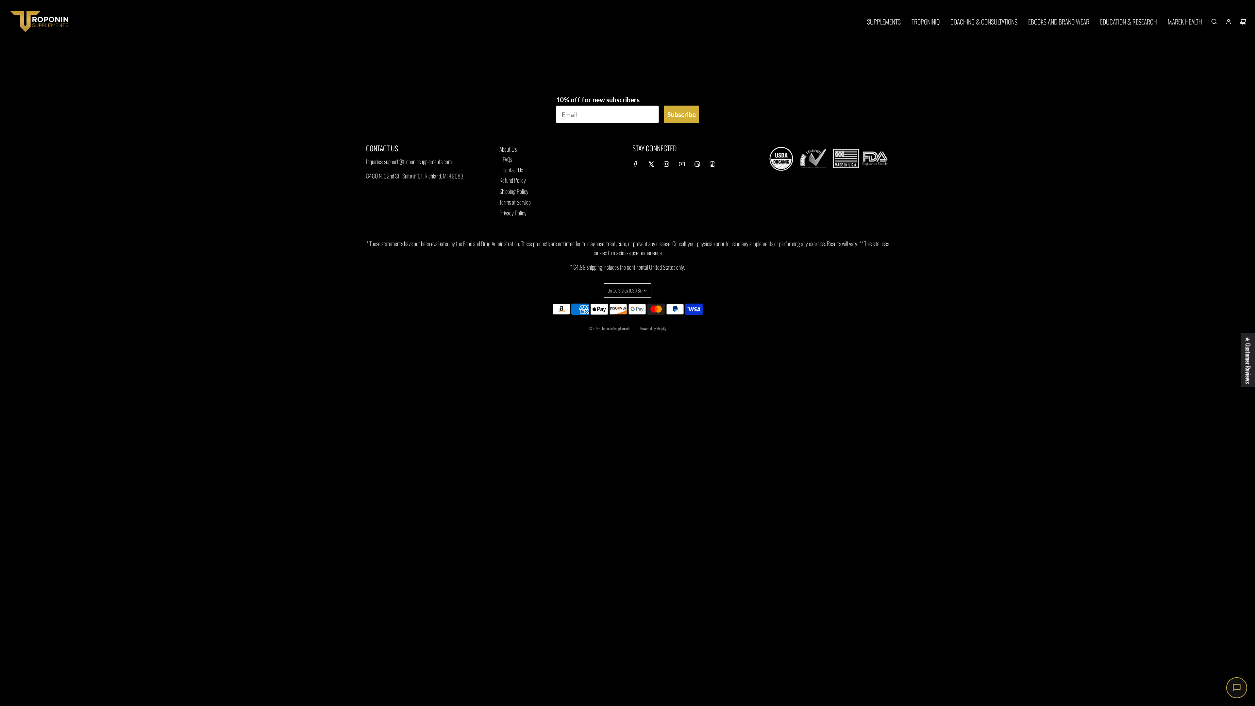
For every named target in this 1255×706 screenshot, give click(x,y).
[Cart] (1243, 21)
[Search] (1214, 21)
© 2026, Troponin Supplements (609, 328)
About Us (508, 149)
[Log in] (1228, 21)
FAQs (507, 159)
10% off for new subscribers (598, 100)
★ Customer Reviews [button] (1248, 360)
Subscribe (681, 114)
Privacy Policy (513, 213)
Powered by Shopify (653, 328)
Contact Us (513, 170)
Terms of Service (515, 202)
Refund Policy (512, 180)
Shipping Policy (513, 191)
